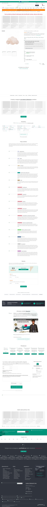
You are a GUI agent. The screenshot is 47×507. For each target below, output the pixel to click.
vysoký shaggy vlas (21, 232)
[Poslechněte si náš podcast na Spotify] (17, 501)
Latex (21, 180)
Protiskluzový (25, 187)
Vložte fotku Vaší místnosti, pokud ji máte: (7, 370)
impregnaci (28, 255)
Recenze (24, 95)
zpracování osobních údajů (23, 433)
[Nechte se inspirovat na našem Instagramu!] (23, 445)
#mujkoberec (39, 448)
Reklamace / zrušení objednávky (6, 468)
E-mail (3, 368)
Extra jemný (25, 208)
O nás (14, 468)
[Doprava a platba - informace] (23, 496)
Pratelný (24, 201)
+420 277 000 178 (34, 374)
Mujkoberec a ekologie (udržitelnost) (18, 470)
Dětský (21, 158)
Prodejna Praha (5, 470)
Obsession (43, 64)
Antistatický (24, 194)
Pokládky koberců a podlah (6, 477)
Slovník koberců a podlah (17, 476)
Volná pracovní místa (27, 479)
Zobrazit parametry (38, 35)
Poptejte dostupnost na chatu (29, 48)
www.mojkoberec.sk (8, 506)
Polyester (21, 165)
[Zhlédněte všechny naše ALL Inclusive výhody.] (4, 501)
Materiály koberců (16, 477)
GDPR (25, 477)
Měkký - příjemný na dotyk (26, 229)
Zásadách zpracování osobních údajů (18, 390)
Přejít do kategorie (23, 116)
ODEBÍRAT (27, 431)
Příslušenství (29, 95)
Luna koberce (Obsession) (25, 99)
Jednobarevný (22, 151)
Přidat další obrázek (9, 372)
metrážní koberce (25, 153)
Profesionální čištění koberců (6, 476)
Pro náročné (23, 243)
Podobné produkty (12, 95)
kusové (21, 153)
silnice (34, 160)
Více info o (21, 433)
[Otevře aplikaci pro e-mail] (34, 303)
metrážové (19, 160)
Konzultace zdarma (34, 95)
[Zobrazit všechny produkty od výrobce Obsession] (10, 325)
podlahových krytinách (32, 253)
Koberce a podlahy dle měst (6, 478)
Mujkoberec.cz (12, 505)
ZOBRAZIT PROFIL (23, 451)
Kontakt (4, 469)
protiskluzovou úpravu (35, 189)
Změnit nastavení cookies (28, 478)
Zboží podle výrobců (27, 469)
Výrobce (26, 95)
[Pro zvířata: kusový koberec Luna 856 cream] (4, 53)
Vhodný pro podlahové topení (27, 222)
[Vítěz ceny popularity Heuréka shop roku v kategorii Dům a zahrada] (9, 5)
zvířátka (30, 160)
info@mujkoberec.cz (40, 475)
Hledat (37, 5)
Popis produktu (20, 95)
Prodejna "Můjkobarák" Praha (31, 483)
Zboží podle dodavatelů (27, 470)
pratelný (25, 203)
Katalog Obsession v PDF (21, 334)
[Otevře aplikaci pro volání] (22, 303)
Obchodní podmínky (27, 476)
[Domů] (4, 11)
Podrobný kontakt (40, 476)
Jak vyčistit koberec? (16, 478)
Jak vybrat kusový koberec (17, 469)
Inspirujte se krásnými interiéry (28, 468)
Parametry (16, 95)
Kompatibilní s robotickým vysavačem (29, 215)
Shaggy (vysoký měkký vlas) (25, 172)
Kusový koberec (24, 250)
